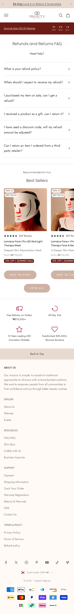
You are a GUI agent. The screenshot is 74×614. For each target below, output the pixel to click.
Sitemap (8, 413)
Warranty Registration (16, 495)
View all (37, 288)
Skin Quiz (9, 444)
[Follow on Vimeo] (67, 562)
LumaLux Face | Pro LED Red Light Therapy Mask (23, 243)
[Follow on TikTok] (57, 562)
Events (7, 420)
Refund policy (12, 545)
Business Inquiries (14, 457)
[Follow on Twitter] (16, 562)
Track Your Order (14, 488)
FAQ (6, 508)
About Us (9, 407)
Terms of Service (13, 539)
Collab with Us (12, 451)
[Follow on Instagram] (26, 562)
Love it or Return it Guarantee (37, 4)
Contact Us (10, 514)
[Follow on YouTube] (47, 562)
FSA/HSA (9, 438)
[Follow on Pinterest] (37, 562)
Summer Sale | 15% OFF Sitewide (19, 28)
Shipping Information (16, 482)
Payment (9, 475)
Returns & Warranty (15, 501)
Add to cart (20, 275)
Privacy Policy (12, 532)
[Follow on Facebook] (6, 562)
